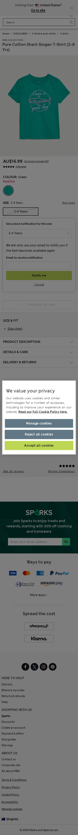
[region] (39, 417)
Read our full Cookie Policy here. (42, 412)
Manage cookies (39, 423)
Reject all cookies (39, 434)
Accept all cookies (39, 445)
